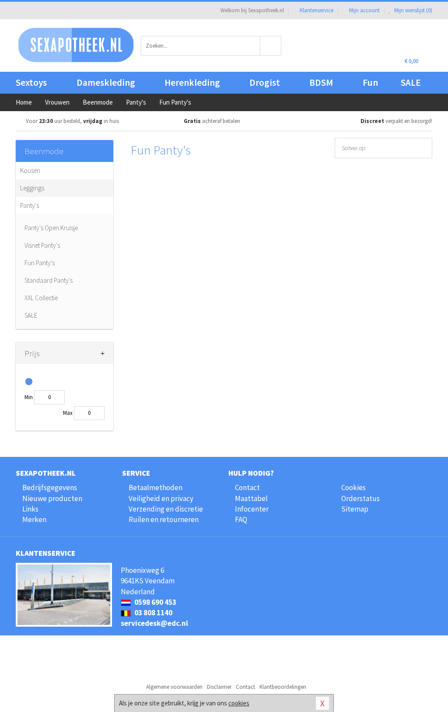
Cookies (353, 487)
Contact (247, 487)
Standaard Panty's (48, 280)
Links (30, 509)
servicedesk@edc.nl (154, 623)
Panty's (29, 205)
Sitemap (354, 509)
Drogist (264, 82)
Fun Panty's (39, 263)
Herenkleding (192, 82)
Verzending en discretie (166, 509)
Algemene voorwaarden (174, 687)
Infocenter (252, 509)
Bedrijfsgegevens (49, 487)
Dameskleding (106, 82)
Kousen (30, 170)
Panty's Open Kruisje (51, 228)
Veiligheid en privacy (161, 498)
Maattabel (251, 498)
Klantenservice (316, 10)
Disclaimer (219, 687)
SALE (411, 82)
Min (28, 397)
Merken (34, 519)
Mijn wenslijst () (412, 10)
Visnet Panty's (42, 245)
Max (68, 413)
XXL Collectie (41, 298)
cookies (238, 703)
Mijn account (364, 10)
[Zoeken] (270, 46)
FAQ (241, 519)
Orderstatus (360, 498)
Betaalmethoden (155, 487)
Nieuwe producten (52, 498)
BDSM (321, 82)
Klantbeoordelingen (282, 687)
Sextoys (31, 82)
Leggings (32, 188)
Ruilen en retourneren (164, 519)
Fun (370, 82)
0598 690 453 (154, 602)
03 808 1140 (152, 612)
